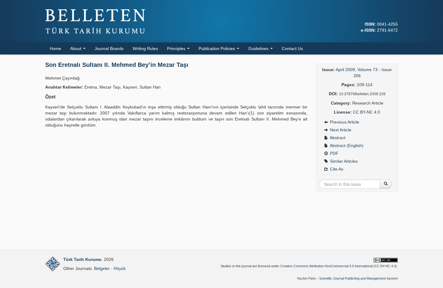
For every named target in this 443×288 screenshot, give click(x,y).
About (76, 48)
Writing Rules (145, 48)
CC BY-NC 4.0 (366, 112)
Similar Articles (343, 161)
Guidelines (259, 48)
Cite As (336, 169)
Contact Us (292, 48)
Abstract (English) (346, 145)
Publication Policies (217, 48)
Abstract (337, 137)
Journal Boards (109, 48)
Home (55, 48)
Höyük (120, 268)
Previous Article (344, 122)
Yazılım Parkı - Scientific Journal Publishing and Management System (347, 278)
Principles (177, 48)
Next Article (340, 129)
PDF (333, 153)
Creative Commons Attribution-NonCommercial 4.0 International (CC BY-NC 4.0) (338, 266)
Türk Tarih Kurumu (82, 259)
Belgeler (102, 268)
